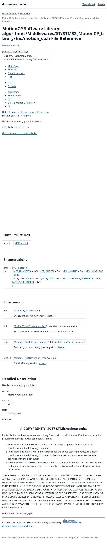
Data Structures (10, 112)
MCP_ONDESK (47, 271)
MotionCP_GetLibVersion (27, 357)
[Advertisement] (17, 185)
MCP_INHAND (70, 271)
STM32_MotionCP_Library (21, 102)
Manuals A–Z (88, 4)
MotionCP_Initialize (24, 310)
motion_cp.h (26, 513)
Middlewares (14, 95)
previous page (9, 51)
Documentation (9, 13)
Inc (9, 106)
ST (9, 99)
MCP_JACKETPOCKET (23, 282)
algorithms (13, 91)
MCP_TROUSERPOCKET (54, 278)
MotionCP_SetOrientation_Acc (30, 326)
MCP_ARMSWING (84, 278)
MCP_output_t (19, 267)
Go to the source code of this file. (19, 133)
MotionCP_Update (23, 342)
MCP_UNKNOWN (22, 271)
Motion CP (25, 13)
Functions (44, 112)
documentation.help (15, 4)
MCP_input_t (21, 243)
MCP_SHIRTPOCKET (23, 278)
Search (101, 4)
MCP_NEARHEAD (94, 271)
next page (23, 51)
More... (39, 121)
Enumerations (28, 112)
